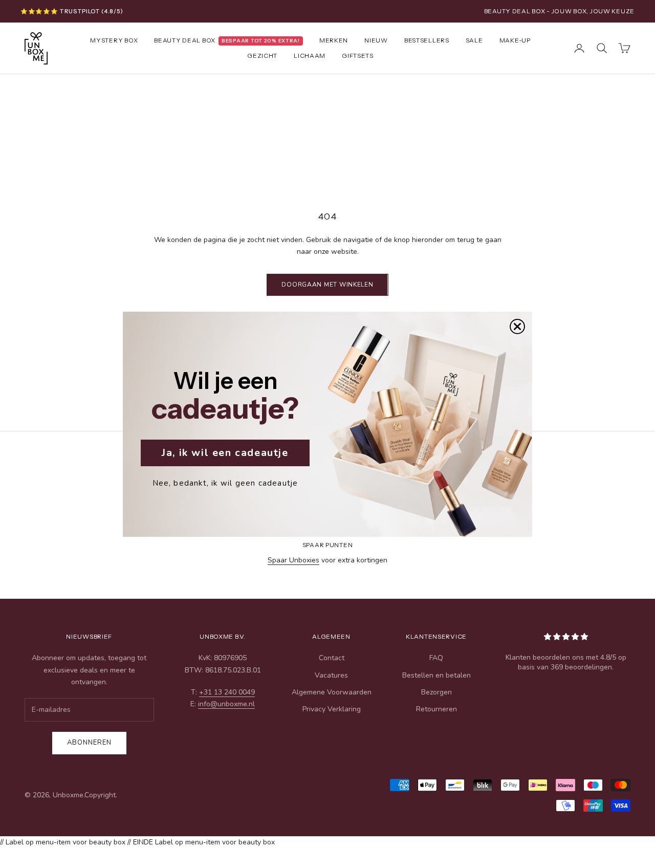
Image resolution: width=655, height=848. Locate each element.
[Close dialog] (517, 326)
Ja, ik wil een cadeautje (225, 453)
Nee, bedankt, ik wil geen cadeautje (225, 483)
